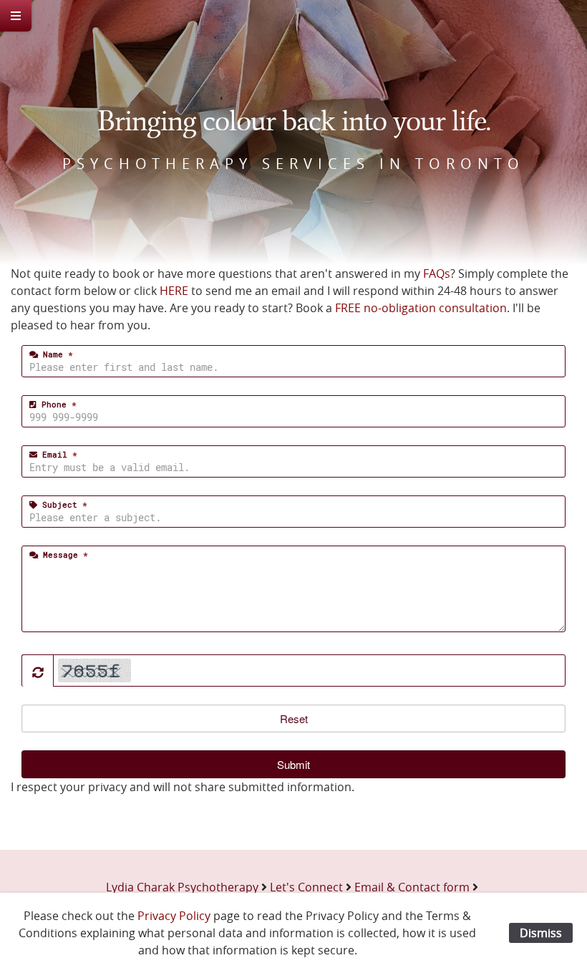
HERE (174, 291)
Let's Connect (306, 887)
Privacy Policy (173, 916)
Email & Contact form (412, 887)
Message (63, 554)
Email (57, 454)
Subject (62, 504)
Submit (293, 764)
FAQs (436, 273)
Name (55, 354)
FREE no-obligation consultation (421, 308)
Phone (57, 404)
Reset (294, 718)
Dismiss (541, 933)
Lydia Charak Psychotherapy (182, 887)
